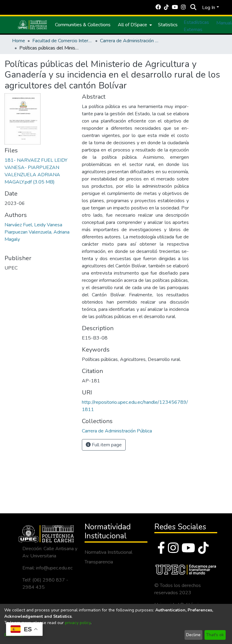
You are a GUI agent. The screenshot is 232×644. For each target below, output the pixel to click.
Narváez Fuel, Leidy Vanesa (33, 225)
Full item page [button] (106, 445)
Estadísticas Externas (196, 26)
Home (18, 40)
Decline (193, 635)
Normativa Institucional (108, 552)
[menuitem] (134, 24)
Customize (14, 635)
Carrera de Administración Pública (130, 40)
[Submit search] (193, 7)
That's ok (215, 635)
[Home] (32, 25)
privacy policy (78, 623)
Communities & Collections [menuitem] (83, 24)
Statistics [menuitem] (168, 24)
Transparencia (99, 562)
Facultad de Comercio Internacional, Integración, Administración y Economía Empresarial (62, 40)
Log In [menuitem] (208, 7)
